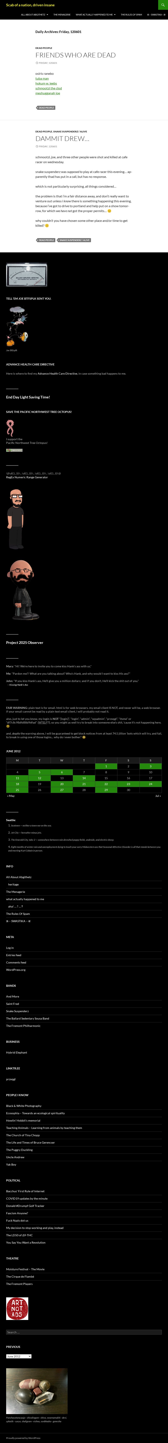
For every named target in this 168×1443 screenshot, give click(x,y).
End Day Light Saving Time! (28, 397)
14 (84, 778)
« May (11, 795)
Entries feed (13, 955)
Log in (10, 947)
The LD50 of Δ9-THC (19, 1235)
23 (128, 784)
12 (39, 778)
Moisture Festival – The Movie (25, 1269)
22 (106, 784)
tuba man (42, 78)
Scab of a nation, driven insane (30, 5)
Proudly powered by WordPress (23, 1438)
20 (62, 784)
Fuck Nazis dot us (17, 1220)
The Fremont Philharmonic (23, 1025)
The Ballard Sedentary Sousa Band (27, 1018)
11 (17, 778)
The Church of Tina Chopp (23, 1135)
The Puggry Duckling (19, 1150)
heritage (13, 884)
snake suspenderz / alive (70, 131)
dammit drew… (62, 138)
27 (62, 790)
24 (150, 784)
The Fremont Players (19, 1284)
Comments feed (16, 962)
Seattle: (11, 820)
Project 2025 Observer (24, 642)
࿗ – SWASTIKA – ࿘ (156, 14)
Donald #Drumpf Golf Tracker (25, 1206)
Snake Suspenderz (17, 1011)
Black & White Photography (23, 1106)
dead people (43, 47)
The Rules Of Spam (131, 14)
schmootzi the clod (48, 88)
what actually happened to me (94, 14)
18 (17, 784)
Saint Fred (12, 1003)
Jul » (158, 795)
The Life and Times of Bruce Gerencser (30, 1142)
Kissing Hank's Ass (18, 684)
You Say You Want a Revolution (25, 1242)
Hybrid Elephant (16, 1052)
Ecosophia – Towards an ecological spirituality (35, 1113)
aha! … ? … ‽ (15, 906)
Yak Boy (11, 1164)
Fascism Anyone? (17, 1213)
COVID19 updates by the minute (27, 1198)
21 (84, 784)
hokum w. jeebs (46, 83)
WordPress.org (15, 969)
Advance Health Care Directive (57, 373)
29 (106, 790)
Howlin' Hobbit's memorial (23, 1120)
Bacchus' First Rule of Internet (25, 1191)
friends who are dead (75, 55)
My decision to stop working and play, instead (35, 1228)
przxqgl (11, 1079)
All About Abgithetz (33, 14)
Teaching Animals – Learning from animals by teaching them (44, 1128)
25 (17, 790)
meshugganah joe (47, 93)
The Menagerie (61, 14)
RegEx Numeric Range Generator (27, 477)
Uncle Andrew (15, 1157)
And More (12, 996)
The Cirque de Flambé (20, 1276)
